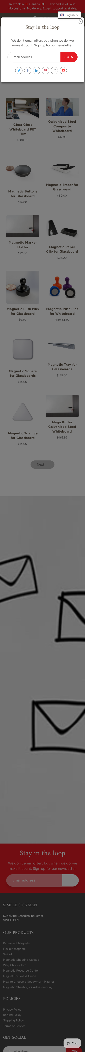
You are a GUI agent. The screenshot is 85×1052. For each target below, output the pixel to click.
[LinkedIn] (36, 70)
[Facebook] (27, 70)
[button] (69, 14)
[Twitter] (18, 70)
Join (69, 57)
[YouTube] (63, 70)
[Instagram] (54, 70)
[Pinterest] (45, 70)
